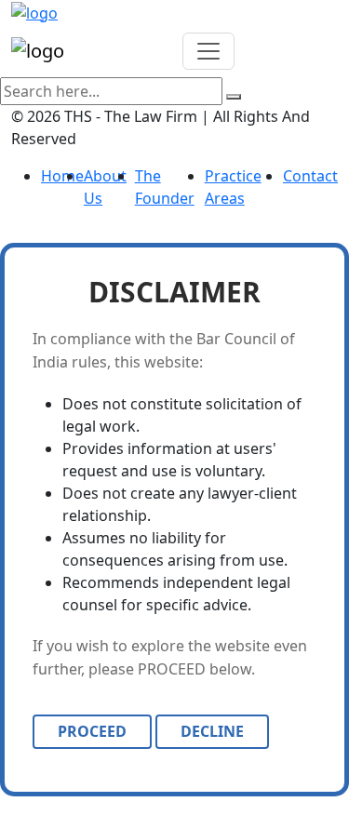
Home (62, 176)
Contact (310, 176)
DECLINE (212, 731)
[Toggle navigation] (208, 51)
